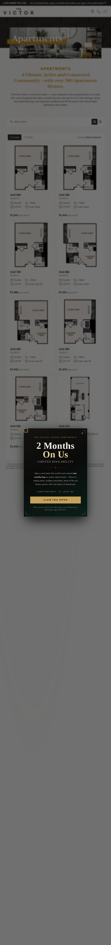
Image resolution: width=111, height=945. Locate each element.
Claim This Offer (56, 500)
